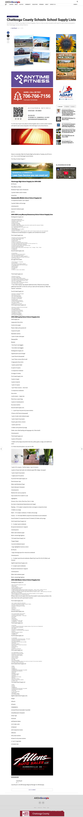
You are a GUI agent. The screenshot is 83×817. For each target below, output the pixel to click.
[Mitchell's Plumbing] (43, 177)
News (16, 4)
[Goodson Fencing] (66, 79)
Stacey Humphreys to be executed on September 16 (67, 142)
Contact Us (52, 4)
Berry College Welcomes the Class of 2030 (68, 136)
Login (48, 807)
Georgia (11, 4)
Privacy (44, 807)
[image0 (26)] (29, 152)
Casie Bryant (14, 28)
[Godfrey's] (32, 104)
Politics (21, 4)
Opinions (41, 4)
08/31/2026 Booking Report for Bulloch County (68, 119)
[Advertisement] (66, 154)
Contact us (40, 807)
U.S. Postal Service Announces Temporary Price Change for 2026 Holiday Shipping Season (68, 125)
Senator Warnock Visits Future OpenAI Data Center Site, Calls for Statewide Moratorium (68, 131)
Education (34, 4)
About (46, 4)
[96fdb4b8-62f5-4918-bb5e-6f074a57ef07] (66, 52)
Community (28, 4)
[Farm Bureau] (42, 816)
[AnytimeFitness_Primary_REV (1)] (32, 87)
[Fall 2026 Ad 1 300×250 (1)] (67, 97)
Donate (75, 4)
